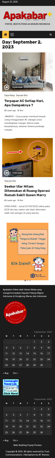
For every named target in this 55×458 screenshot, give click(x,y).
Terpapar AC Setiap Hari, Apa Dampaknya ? (24, 103)
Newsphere (29, 454)
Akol (21, 111)
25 (6, 365)
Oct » (15, 373)
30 (41, 365)
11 (6, 353)
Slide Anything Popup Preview (27, 445)
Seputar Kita (21, 95)
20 (20, 359)
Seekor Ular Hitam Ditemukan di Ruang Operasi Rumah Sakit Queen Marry (27, 190)
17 (48, 353)
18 (6, 359)
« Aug (5, 373)
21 (27, 359)
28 (27, 365)
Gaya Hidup (9, 95)
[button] (25, 281)
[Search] (51, 34)
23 (41, 359)
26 (13, 365)
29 (34, 365)
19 (13, 359)
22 (34, 359)
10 (48, 347)
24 (48, 359)
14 (27, 353)
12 (13, 353)
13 (20, 353)
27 (20, 365)
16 (41, 353)
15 (34, 353)
